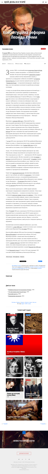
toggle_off (46, 2)
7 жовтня (12, 243)
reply (45, 63)
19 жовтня (34, 159)
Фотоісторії (28, 358)
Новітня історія (28, 302)
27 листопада (12, 185)
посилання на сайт (33, 467)
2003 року (20, 121)
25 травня (24, 229)
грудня (22, 303)
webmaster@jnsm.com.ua (24, 469)
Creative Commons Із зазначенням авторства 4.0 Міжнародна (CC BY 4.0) (24, 465)
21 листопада (27, 175)
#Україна (22, 256)
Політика (43, 48)
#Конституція (9, 256)
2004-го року (28, 303)
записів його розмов (34, 74)
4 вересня (14, 121)
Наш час (34, 302)
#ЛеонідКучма (16, 256)
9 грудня (43, 423)
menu (2, 2)
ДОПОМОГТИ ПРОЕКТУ (24, 453)
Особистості (10, 358)
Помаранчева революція (14, 296)
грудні (8, 141)
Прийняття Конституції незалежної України (19, 289)
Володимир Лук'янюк (30, 462)
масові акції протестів (18, 173)
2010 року (17, 243)
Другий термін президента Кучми (17, 292)
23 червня (36, 157)
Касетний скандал (13, 294)
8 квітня (25, 145)
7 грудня (5, 423)
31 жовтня (13, 165)
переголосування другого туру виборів (22, 195)
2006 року (19, 227)
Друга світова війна (11, 315)
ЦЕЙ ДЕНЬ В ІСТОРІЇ (14, 2)
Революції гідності (14, 250)
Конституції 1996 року (35, 247)
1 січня (14, 227)
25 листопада (21, 181)
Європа (22, 302)
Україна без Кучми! (11, 83)
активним (39, 268)
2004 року (30, 145)
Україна (18, 302)
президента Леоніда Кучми (35, 70)
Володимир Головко (7, 49)
